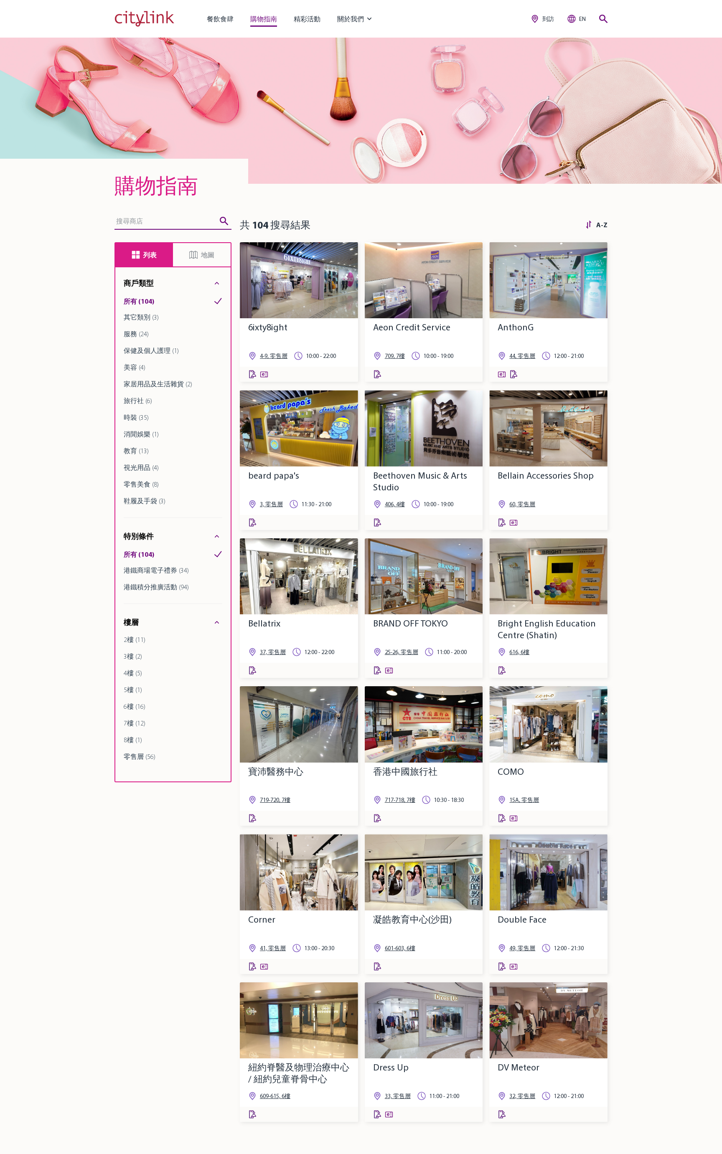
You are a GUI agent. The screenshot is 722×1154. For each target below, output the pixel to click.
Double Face (522, 919)
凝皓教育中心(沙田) (412, 919)
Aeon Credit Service (411, 327)
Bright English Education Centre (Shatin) (547, 629)
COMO (511, 771)
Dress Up (391, 1067)
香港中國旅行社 (405, 771)
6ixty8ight (267, 327)
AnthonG (516, 327)
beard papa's (273, 475)
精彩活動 (307, 19)
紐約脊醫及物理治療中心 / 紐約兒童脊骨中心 (298, 1073)
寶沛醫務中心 (275, 771)
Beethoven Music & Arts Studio (420, 481)
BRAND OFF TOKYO (410, 623)
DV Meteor (518, 1067)
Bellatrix (264, 623)
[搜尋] (603, 19)
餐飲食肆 (220, 19)
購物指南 (263, 19)
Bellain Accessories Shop (546, 475)
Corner (261, 919)
